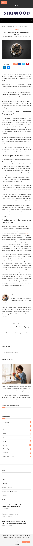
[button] (8, 2)
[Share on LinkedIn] (4, 67)
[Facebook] (15, 5)
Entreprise (17, 430)
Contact (4, 495)
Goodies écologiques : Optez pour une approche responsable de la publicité (14, 522)
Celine (10, 36)
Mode (17, 437)
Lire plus (17, 544)
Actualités (17, 422)
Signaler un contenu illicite (9, 491)
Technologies (17, 449)
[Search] (31, 20)
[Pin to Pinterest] (27, 64)
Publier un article (7, 480)
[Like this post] (16, 64)
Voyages (17, 452)
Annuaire (4, 483)
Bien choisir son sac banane (10, 514)
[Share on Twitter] (23, 64)
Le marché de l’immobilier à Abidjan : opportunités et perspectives (14, 506)
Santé (17, 441)
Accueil (3, 26)
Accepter (26, 542)
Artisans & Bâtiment (17, 456)
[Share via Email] (8, 67)
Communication (17, 426)
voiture (5, 281)
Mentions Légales (7, 487)
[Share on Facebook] (19, 64)
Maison (17, 433)
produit (27, 233)
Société (17, 445)
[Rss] (17, 5)
